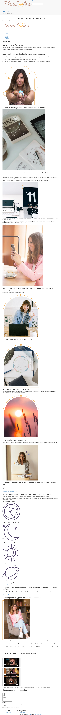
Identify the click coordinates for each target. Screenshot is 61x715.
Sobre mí (40, 6)
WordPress (29, 714)
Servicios (35, 6)
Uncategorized (22, 712)
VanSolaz (7, 11)
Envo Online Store (38, 714)
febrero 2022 (8, 712)
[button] (30, 35)
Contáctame (46, 6)
